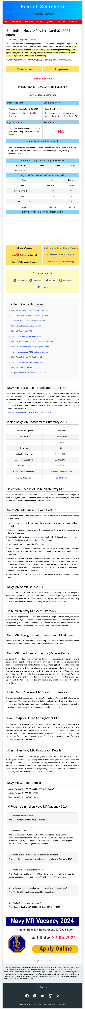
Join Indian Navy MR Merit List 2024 (26, 336)
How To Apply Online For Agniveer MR (26, 357)
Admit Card (29, 22)
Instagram (67, 280)
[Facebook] (34, 996)
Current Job (16, 22)
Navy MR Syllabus (42, 540)
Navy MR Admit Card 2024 (22, 331)
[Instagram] (50, 996)
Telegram (20, 280)
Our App (44, 287)
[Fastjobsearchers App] (58, 996)
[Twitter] (42, 996)
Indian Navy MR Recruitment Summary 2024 (29, 315)
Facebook (36, 280)
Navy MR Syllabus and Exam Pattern (26, 326)
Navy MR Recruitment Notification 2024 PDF (29, 310)
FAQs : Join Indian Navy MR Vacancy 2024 (28, 373)
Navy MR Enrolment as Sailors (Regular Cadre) (30, 347)
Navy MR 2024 (61, 478)
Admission (60, 22)
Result (39, 22)
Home (6, 22)
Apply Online (62, 69)
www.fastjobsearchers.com (42, 95)
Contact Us (73, 22)
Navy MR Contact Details (21, 367)
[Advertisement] (42, 229)
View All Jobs (25, 69)
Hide (41, 305)
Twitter (51, 280)
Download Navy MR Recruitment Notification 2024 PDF (28, 412)
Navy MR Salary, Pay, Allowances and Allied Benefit (32, 341)
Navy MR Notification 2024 (61, 472)
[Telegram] (27, 996)
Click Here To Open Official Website (61, 248)
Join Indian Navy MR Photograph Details (27, 362)
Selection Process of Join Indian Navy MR (28, 321)
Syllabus (49, 22)
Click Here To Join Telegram (60, 254)
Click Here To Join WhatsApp (61, 261)
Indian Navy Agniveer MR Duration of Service (29, 352)
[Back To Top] (81, 1005)
